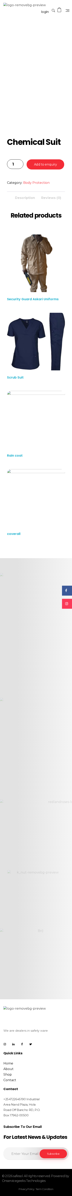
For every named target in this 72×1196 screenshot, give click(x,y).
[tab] (25, 197)
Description (25, 198)
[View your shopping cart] (59, 9)
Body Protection (36, 183)
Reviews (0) (51, 198)
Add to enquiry (45, 164)
